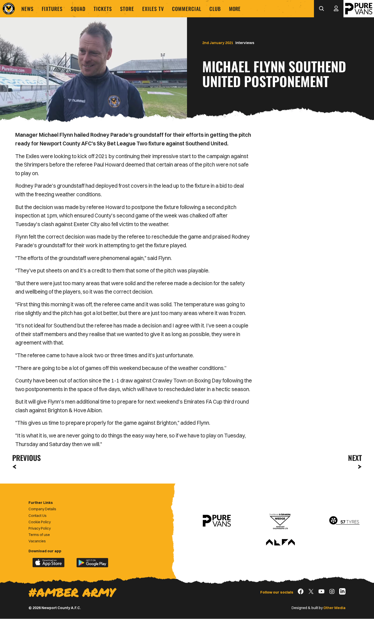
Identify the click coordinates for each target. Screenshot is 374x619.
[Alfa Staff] (280, 543)
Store (127, 8)
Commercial (186, 8)
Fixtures (52, 8)
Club (215, 8)
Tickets (103, 8)
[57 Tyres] (344, 521)
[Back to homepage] (8, 8)
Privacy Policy (39, 528)
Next (355, 457)
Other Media (334, 608)
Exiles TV (153, 8)
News (27, 8)
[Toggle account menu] (336, 8)
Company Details (42, 509)
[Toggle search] (321, 8)
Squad (78, 8)
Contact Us (37, 515)
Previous (25, 457)
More (234, 8)
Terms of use (39, 534)
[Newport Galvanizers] (280, 521)
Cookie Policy (39, 522)
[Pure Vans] (358, 8)
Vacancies (37, 541)
